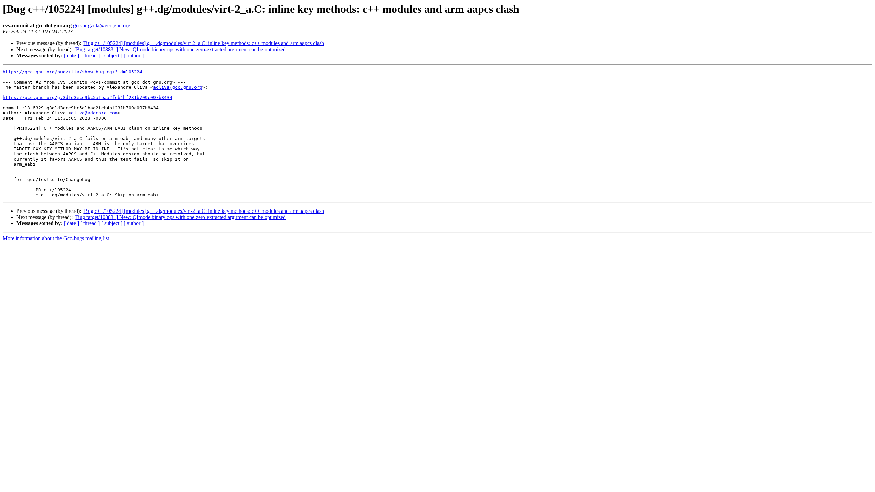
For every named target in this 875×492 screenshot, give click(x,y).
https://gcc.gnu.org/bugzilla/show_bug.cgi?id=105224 (72, 71)
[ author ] (134, 55)
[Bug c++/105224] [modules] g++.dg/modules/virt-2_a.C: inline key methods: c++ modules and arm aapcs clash (203, 43)
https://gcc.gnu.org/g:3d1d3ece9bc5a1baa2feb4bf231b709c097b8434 (87, 97)
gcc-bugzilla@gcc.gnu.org (101, 25)
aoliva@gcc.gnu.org (177, 87)
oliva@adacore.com (94, 112)
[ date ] (71, 55)
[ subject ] (111, 55)
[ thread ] (90, 55)
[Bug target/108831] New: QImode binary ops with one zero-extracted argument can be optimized (180, 49)
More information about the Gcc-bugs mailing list (56, 238)
